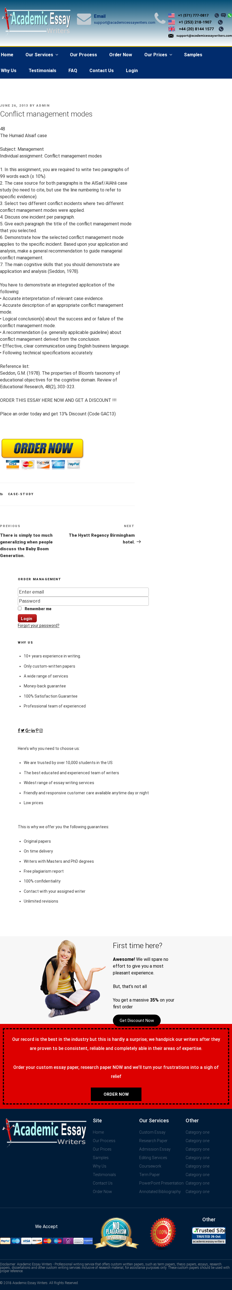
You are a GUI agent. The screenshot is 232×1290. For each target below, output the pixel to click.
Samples (193, 54)
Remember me (37, 609)
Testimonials (42, 70)
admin (43, 105)
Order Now (120, 54)
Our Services (39, 54)
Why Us (99, 1166)
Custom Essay (152, 1132)
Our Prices (155, 54)
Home (98, 1132)
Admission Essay (155, 1149)
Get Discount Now (137, 1020)
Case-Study (21, 494)
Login (132, 70)
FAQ (72, 70)
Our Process (83, 54)
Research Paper (153, 1140)
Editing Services (153, 1157)
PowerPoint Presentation (161, 1183)
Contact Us (101, 70)
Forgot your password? (38, 625)
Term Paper (149, 1174)
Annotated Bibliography (160, 1191)
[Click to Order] (42, 470)
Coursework (150, 1166)
